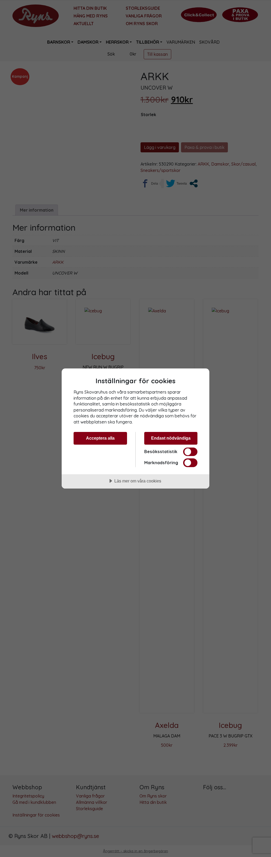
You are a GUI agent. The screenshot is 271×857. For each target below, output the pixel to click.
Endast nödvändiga (171, 438)
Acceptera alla (100, 438)
